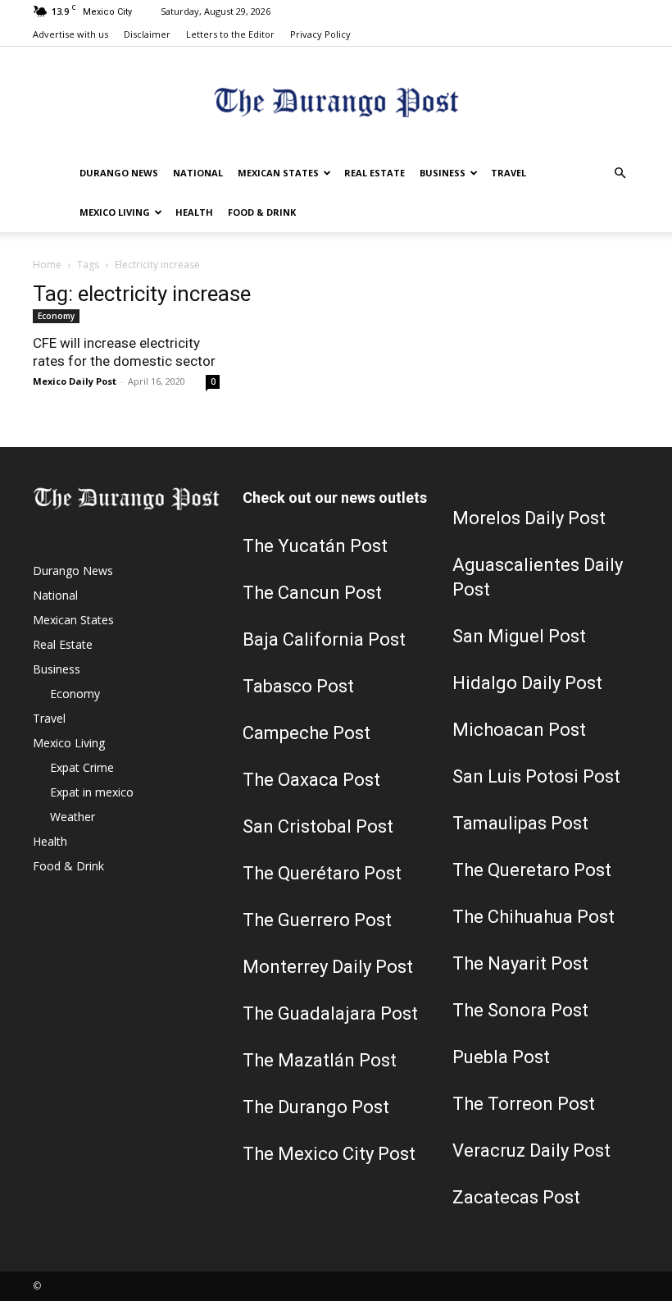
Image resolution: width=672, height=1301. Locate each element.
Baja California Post (324, 639)
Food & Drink (262, 212)
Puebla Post (501, 1057)
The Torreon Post (523, 1103)
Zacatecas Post (516, 1197)
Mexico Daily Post (74, 381)
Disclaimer (147, 34)
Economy (56, 316)
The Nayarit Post (520, 963)
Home (47, 265)
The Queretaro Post (531, 870)
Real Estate (374, 173)
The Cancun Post (312, 592)
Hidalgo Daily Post (527, 683)
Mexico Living (114, 212)
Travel (508, 173)
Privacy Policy (320, 34)
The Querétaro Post (322, 873)
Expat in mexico (92, 792)
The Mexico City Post (329, 1154)
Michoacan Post (519, 729)
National (198, 173)
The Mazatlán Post (320, 1060)
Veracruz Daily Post (531, 1150)
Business (442, 173)
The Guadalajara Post (330, 1013)
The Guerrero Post (317, 920)
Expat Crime (82, 767)
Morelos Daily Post (529, 518)
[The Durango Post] (336, 101)
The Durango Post (316, 1107)
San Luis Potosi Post (536, 776)
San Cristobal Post (318, 826)
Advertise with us (70, 34)
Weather (72, 816)
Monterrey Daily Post (328, 966)
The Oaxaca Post (311, 779)
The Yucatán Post (315, 546)
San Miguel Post (519, 636)
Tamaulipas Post (520, 823)
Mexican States (278, 173)
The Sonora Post (520, 1010)
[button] (619, 173)
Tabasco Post (298, 686)
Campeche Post (306, 733)
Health (194, 212)
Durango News (118, 173)
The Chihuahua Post (533, 916)
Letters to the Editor (230, 34)
